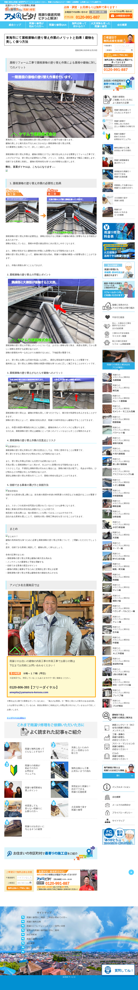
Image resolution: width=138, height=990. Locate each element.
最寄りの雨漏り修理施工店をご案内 (43, 930)
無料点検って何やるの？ (79, 25)
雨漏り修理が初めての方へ (36, 25)
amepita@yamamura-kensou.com (29, 692)
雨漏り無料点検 (34, 921)
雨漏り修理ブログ (35, 939)
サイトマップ (33, 952)
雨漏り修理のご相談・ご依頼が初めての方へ (47, 917)
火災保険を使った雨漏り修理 (100, 25)
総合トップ (15, 24)
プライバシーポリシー (37, 947)
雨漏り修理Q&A (58, 24)
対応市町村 (32, 934)
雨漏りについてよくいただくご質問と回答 (46, 926)
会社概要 (122, 24)
